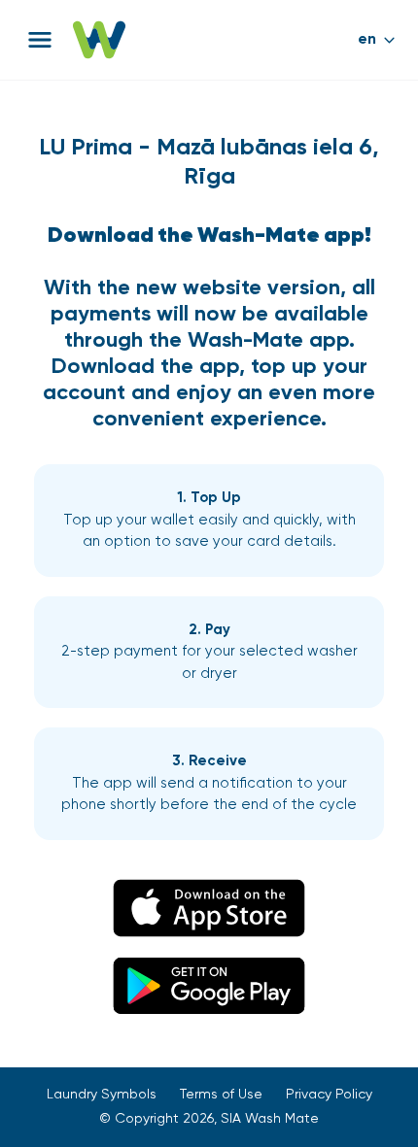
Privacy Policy (329, 1094)
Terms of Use (221, 1094)
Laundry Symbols (102, 1094)
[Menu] (39, 39)
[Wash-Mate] (99, 39)
